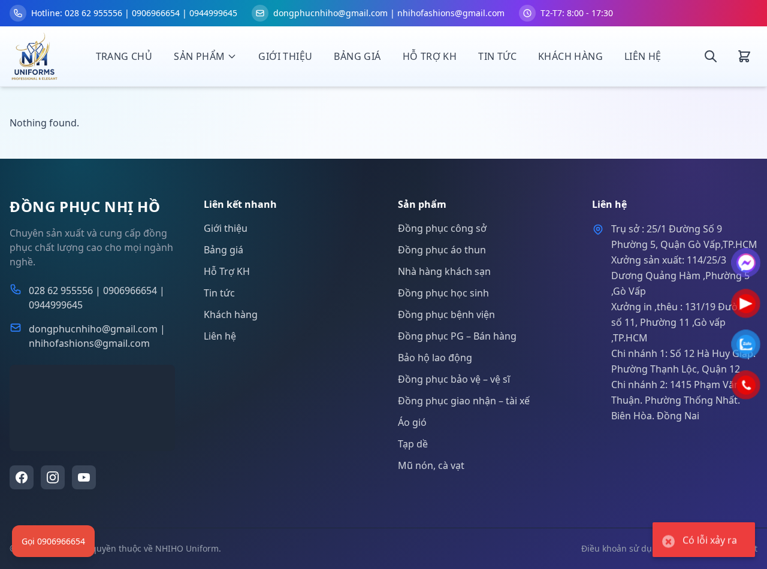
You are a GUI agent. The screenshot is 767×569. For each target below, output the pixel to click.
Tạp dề (413, 443)
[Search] (710, 56)
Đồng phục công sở (442, 228)
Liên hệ (643, 56)
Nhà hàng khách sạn (444, 271)
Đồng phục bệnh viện (446, 314)
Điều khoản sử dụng (622, 548)
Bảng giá (357, 56)
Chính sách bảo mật (717, 548)
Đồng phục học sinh (443, 292)
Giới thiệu (285, 56)
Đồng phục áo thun (442, 249)
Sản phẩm (199, 56)
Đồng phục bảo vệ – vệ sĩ (454, 379)
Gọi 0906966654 (53, 541)
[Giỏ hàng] (744, 56)
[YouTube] (84, 477)
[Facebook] (22, 477)
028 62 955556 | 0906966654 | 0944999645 (97, 297)
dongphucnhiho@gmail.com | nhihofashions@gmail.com (97, 336)
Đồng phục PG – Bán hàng (457, 336)
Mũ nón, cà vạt (431, 465)
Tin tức (497, 56)
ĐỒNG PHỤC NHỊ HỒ (85, 206)
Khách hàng (570, 56)
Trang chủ (124, 56)
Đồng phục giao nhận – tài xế (464, 400)
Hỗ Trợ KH (430, 56)
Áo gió (412, 422)
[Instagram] (53, 477)
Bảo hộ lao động (435, 357)
